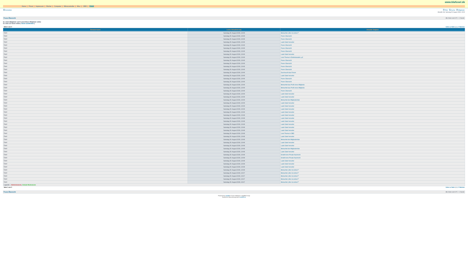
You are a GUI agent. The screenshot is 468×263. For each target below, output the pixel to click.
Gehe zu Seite (450, 27)
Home (24, 6)
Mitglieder (461, 10)
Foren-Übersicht (10, 18)
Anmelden (8, 10)
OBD (85, 6)
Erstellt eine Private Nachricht (290, 154)
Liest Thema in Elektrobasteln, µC (292, 57)
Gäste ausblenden (27, 23)
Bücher (48, 6)
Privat (31, 6)
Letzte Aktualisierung (234, 29)
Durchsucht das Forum (288, 72)
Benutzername (95, 29)
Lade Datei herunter (287, 42)
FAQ (446, 10)
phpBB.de (243, 197)
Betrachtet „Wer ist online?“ (290, 33)
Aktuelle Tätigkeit (372, 29)
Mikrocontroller (69, 6)
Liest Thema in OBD (287, 133)
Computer (57, 6)
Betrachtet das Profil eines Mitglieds (293, 84)
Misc (78, 6)
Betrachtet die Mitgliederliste (290, 100)
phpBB (227, 195)
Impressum (40, 6)
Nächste (462, 27)
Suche (453, 10)
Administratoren (16, 185)
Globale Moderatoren (29, 185)
